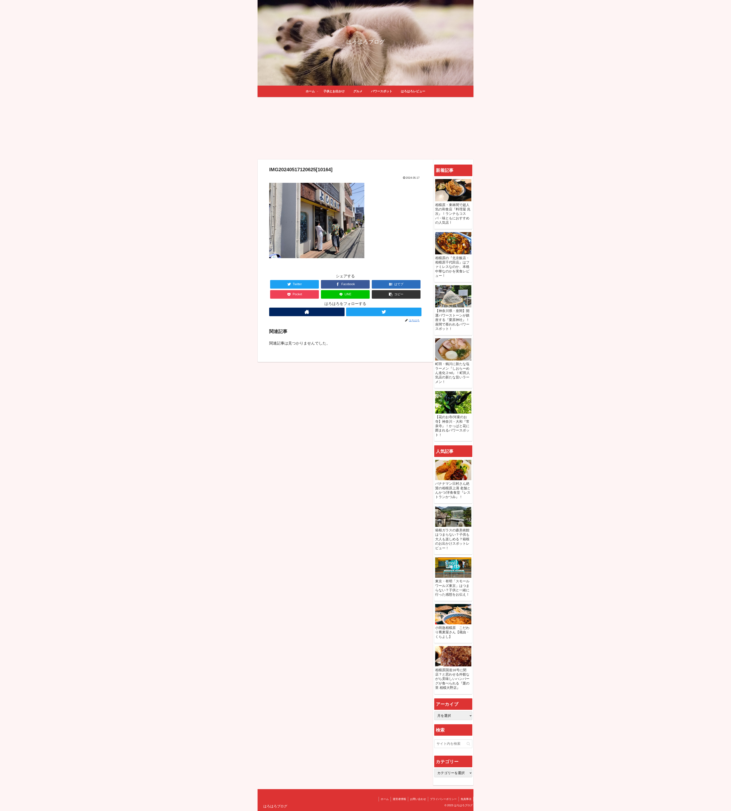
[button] (396, 294)
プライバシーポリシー (443, 799)
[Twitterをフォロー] (383, 312)
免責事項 (466, 799)
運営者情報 (399, 799)
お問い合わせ (418, 799)
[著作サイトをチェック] (307, 312)
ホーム (385, 799)
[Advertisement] (365, 128)
